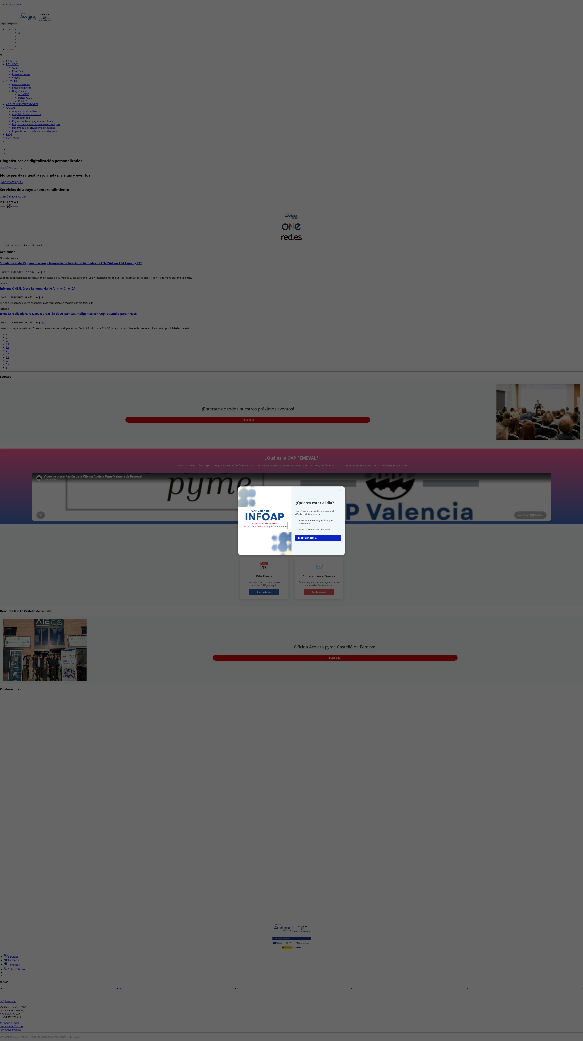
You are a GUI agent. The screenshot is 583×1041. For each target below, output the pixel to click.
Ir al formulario (307, 537)
